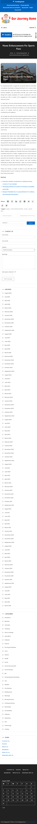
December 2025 (9, 319)
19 (13, 797)
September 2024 (9, 371)
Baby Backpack (7, 215)
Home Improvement (9, 71)
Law (6, 681)
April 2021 (7, 524)
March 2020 (8, 561)
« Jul (3, 808)
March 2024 (8, 393)
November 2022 (9, 453)
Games (7, 655)
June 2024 (7, 382)
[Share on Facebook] (8, 201)
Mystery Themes (30, 822)
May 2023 (7, 431)
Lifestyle (7, 684)
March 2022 (8, 483)
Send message (8, 279)
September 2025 (9, 330)
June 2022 (7, 472)
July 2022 (7, 468)
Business (7, 621)
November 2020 (9, 538)
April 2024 (7, 390)
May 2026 (7, 300)
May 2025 (7, 345)
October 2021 (8, 501)
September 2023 (9, 416)
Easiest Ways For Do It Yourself (28, 215)
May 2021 (7, 520)
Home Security (9, 670)
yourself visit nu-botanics (12, 7)
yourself (18, 10)
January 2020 (8, 568)
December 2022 (9, 449)
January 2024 (8, 401)
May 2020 (7, 553)
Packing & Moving (10, 703)
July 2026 (7, 297)
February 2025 (9, 356)
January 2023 (8, 445)
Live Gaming (8, 688)
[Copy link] (6, 205)
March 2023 (8, 438)
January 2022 (8, 490)
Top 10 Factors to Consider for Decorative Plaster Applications (21, 35)
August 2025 (8, 334)
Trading (7, 729)
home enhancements (17, 209)
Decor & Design (9, 632)
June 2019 (7, 594)
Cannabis (7, 625)
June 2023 (7, 427)
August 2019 (8, 587)
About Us (5, 747)
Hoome (4, 744)
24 (3, 800)
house (26, 209)
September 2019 (9, 583)
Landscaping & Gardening (12, 677)
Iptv (6, 673)
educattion (8, 636)
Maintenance (8, 692)
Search (32, 27)
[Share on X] (12, 201)
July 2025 (7, 338)
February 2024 (9, 397)
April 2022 (7, 479)
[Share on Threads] (2, 205)
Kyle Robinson (17, 74)
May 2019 (7, 598)
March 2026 (8, 308)
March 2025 (8, 352)
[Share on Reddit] (28, 201)
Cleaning (7, 629)
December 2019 (9, 572)
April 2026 (7, 304)
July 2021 (7, 512)
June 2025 (7, 341)
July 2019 (7, 591)
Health (6, 658)
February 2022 (9, 486)
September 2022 (9, 460)
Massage (7, 696)
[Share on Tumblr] (32, 201)
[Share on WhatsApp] (20, 201)
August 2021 (8, 509)
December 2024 (9, 360)
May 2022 (7, 475)
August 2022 (8, 464)
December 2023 (9, 405)
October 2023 (8, 412)
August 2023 (8, 419)
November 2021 (9, 498)
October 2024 (8, 367)
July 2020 (7, 550)
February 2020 (9, 565)
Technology (8, 725)
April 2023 (7, 434)
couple (8, 209)
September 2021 (9, 505)
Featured (7, 640)
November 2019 (9, 576)
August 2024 (8, 375)
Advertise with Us (7, 755)
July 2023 (7, 423)
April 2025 (7, 349)
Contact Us (5, 741)
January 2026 (8, 315)
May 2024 (7, 386)
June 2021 (7, 516)
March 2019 (8, 605)
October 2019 (8, 579)
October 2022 (8, 457)
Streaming (7, 718)
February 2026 (9, 312)
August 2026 (8, 293)
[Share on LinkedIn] (16, 201)
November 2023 (9, 408)
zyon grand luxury (13, 5)
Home (6, 662)
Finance (7, 643)
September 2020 (9, 542)
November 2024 (9, 364)
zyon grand (25, 5)
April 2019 (7, 602)
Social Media (8, 710)
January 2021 (8, 531)
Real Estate (8, 707)
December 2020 (9, 535)
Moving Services (9, 699)
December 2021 (9, 494)
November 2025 (9, 323)
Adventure (7, 617)
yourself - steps (28, 7)
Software (7, 714)
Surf (6, 722)
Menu (5, 28)
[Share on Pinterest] (24, 201)
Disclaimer (5, 749)
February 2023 (9, 442)
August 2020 (8, 546)
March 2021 (8, 527)
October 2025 (8, 326)
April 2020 (7, 557)
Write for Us (6, 752)
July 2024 (7, 379)
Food (6, 651)
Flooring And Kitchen (10, 647)
